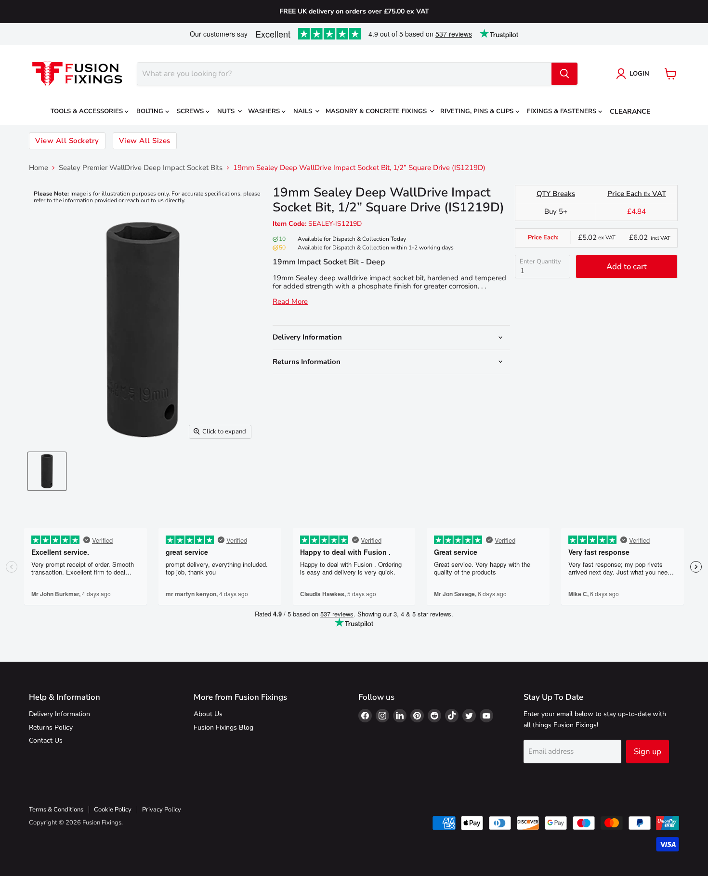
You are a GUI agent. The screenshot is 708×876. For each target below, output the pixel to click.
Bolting (150, 111)
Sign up (647, 751)
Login (639, 73)
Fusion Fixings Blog (223, 727)
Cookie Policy (112, 809)
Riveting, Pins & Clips (477, 111)
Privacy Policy (161, 809)
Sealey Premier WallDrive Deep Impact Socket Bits (141, 168)
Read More (290, 302)
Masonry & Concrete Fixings (377, 111)
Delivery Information (59, 714)
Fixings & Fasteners (562, 111)
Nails (303, 111)
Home (38, 168)
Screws (191, 111)
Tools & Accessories (88, 111)
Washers (265, 111)
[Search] (564, 74)
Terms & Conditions (56, 809)
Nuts (226, 111)
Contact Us (46, 740)
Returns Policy (51, 727)
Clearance (630, 111)
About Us (208, 714)
